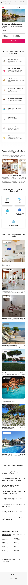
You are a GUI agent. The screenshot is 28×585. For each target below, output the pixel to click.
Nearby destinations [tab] (6, 534)
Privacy (11, 578)
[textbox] (7, 37)
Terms (15, 578)
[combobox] (13, 32)
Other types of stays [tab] (17, 534)
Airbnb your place (20, 7)
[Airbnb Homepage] (3, 7)
